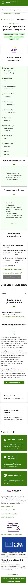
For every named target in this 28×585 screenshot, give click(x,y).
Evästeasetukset (13, 574)
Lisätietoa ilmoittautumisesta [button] (12, 269)
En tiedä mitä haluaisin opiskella (10, 14)
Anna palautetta (11, 557)
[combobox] (12, 10)
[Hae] (24, 9)
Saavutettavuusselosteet (7, 517)
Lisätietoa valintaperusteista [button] (12, 273)
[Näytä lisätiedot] (13, 126)
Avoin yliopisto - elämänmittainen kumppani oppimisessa (14, 316)
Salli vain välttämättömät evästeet (13, 578)
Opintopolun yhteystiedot (8, 510)
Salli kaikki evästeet (13, 581)
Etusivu (6, 19)
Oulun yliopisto (14, 23)
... (12, 19)
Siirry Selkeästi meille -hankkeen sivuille (11, 534)
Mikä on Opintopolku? (7, 506)
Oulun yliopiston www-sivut (13, 382)
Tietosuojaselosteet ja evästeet (9, 513)
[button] (13, 293)
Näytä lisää (14, 223)
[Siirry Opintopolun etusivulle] (12, 2)
